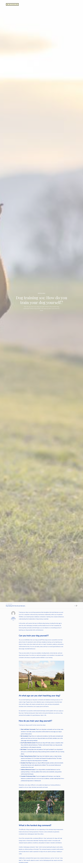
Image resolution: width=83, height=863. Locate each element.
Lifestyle (40, 293)
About (64, 4)
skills (43, 293)
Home (53, 4)
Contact (71, 4)
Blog (58, 4)
